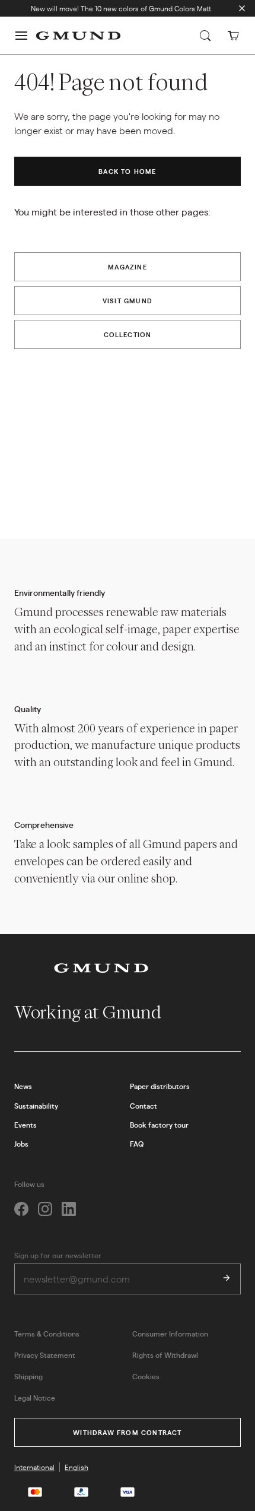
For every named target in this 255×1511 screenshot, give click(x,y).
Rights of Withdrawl (165, 1355)
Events (25, 1124)
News (23, 1086)
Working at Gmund (89, 1012)
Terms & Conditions (46, 1333)
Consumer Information (170, 1333)
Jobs (21, 1143)
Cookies (146, 1376)
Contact (143, 1105)
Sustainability (36, 1105)
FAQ (137, 1143)
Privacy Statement (44, 1355)
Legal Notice (34, 1397)
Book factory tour (159, 1124)
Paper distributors (160, 1086)
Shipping (28, 1376)
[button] (21, 35)
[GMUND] (78, 35)
